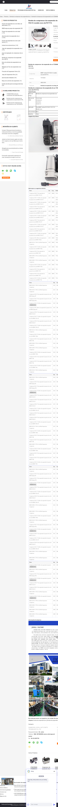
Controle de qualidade (5, 789)
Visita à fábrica (50, 10)
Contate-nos (3, 792)
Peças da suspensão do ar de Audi (11, 31)
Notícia (1, 794)
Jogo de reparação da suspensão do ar (12, 48)
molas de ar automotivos (8, 45)
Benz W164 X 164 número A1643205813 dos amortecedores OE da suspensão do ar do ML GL (24, 786)
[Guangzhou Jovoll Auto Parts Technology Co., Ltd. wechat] (12, 170)
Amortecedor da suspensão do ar (10, 36)
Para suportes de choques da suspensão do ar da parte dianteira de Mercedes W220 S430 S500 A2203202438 (24, 790)
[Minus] (54, 771)
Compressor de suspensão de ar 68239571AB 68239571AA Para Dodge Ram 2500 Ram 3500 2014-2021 (46, 768)
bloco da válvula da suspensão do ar (11, 62)
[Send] (54, 804)
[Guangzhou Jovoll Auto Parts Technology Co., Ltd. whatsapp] (8, 170)
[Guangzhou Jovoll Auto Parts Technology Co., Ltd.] (29, 6)
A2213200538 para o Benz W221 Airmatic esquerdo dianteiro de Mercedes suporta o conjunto (24, 794)
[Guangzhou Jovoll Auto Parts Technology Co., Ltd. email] (4, 170)
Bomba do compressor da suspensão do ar (20, 16)
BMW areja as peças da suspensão (11, 28)
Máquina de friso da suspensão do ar (11, 67)
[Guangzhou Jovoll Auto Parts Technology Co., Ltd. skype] (16, 170)
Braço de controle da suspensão (10, 80)
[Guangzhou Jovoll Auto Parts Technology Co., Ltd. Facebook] (3, 2)
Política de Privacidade (7, 804)
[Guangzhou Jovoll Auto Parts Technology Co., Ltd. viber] (4, 173)
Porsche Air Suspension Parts (10, 71)
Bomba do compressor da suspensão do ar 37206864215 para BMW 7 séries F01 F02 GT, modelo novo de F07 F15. (38, 51)
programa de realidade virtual (27, 10)
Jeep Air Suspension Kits (8, 74)
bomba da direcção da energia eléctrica (12, 84)
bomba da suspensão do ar (39, 720)
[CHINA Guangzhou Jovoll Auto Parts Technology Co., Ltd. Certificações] (6, 117)
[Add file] (28, 804)
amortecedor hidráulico (8, 77)
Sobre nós (41, 10)
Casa (6, 10)
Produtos (12, 10)
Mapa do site (3, 796)
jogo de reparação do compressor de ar (12, 53)
